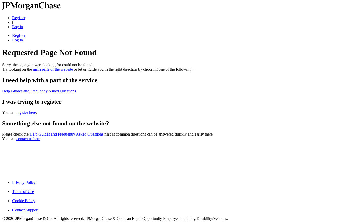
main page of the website (53, 69)
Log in (17, 27)
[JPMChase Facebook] (174, 163)
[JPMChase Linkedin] (174, 158)
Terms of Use (23, 191)
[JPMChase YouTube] (174, 174)
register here (26, 112)
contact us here (28, 139)
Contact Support (25, 210)
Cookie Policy (23, 201)
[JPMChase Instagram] (174, 169)
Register (18, 18)
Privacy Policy (24, 182)
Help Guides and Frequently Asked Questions (39, 91)
